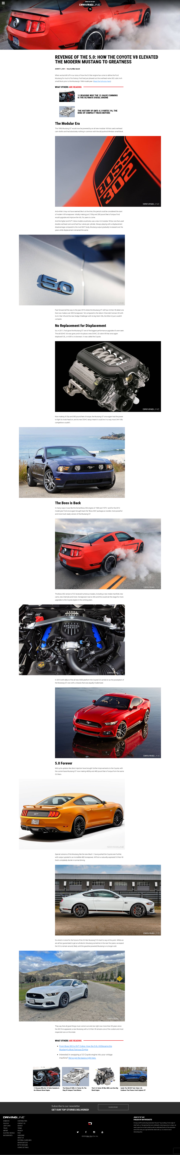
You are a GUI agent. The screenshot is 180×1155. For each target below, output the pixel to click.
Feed (19, 1133)
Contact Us (21, 1123)
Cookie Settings (23, 1147)
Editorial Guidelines (24, 1140)
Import (5, 1131)
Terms (20, 1128)
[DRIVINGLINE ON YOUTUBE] (102, 1132)
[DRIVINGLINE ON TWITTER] (78, 1132)
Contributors (22, 1121)
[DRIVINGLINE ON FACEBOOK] (85, 1132)
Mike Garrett (76, 69)
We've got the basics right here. (82, 1057)
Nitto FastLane (23, 1145)
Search (20, 1126)
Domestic (6, 1121)
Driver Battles (23, 1143)
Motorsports (7, 1135)
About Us (21, 1138)
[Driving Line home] (90, 6)
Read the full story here (102, 81)
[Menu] (3, 3)
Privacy (20, 1131)
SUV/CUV (6, 1123)
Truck (5, 1128)
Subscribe (113, 1107)
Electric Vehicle (9, 1133)
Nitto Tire (89, 1136)
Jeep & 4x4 (6, 1126)
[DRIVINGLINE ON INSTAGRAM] (94, 1132)
